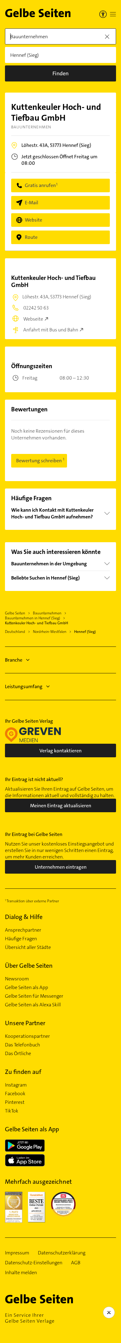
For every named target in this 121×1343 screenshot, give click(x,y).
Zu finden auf (23, 1072)
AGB (75, 1263)
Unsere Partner (25, 1023)
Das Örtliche (18, 1053)
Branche (13, 660)
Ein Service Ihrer (30, 1318)
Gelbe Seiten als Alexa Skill (33, 1005)
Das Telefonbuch (22, 1045)
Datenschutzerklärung (61, 1253)
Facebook (15, 1094)
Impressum (17, 1253)
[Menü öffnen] (113, 14)
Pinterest (15, 1102)
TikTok (11, 1111)
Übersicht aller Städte (28, 947)
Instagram (16, 1085)
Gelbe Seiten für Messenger (34, 996)
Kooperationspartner (27, 1036)
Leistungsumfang (24, 686)
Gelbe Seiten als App (26, 987)
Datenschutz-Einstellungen (33, 1263)
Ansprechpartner (23, 930)
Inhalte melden (21, 1273)
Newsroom (17, 979)
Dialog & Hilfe (24, 917)
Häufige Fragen (21, 939)
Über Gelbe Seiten (29, 966)
